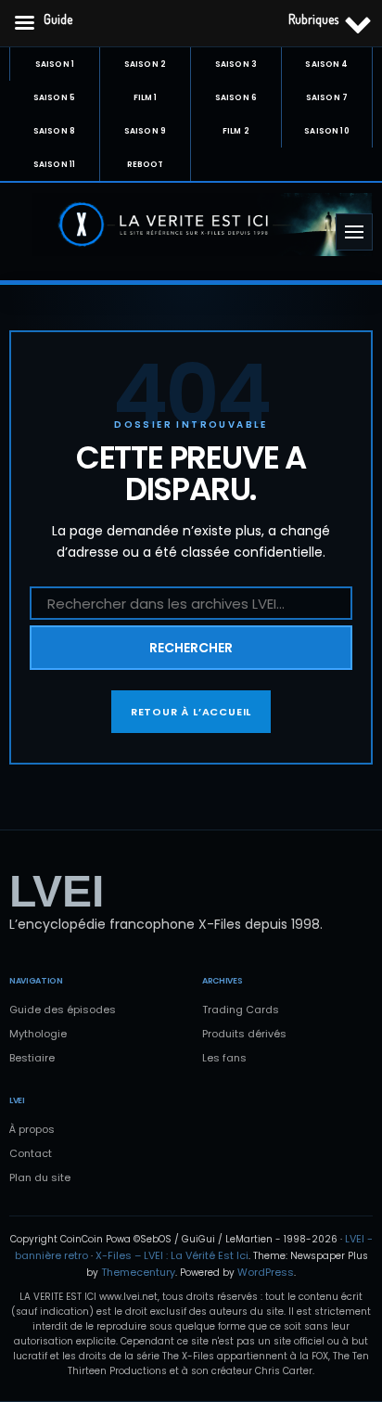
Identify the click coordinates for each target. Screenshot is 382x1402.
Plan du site (39, 1177)
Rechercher (191, 647)
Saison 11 (54, 164)
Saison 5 (54, 97)
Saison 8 (54, 130)
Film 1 (146, 97)
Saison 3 (236, 64)
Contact (30, 1153)
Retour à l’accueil (191, 711)
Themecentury (138, 1272)
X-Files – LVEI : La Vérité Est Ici (172, 1255)
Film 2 (236, 130)
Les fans (224, 1057)
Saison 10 (326, 130)
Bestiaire (32, 1057)
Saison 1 (54, 64)
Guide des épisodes (62, 1009)
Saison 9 (145, 130)
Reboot (145, 164)
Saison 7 (327, 97)
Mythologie (38, 1033)
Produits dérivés (244, 1033)
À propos (32, 1129)
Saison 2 (145, 64)
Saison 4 (326, 64)
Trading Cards (240, 1009)
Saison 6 (236, 97)
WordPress (265, 1272)
